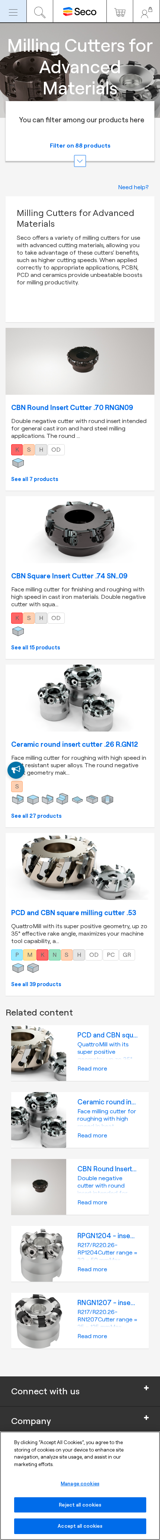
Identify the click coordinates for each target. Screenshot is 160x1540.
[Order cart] (120, 11)
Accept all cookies (80, 1526)
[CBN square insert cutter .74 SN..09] (80, 529)
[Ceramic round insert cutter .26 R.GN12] (80, 698)
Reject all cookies (80, 1505)
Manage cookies (80, 1483)
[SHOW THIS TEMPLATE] (16, 770)
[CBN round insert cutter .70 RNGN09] (80, 361)
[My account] (146, 11)
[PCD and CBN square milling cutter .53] (80, 866)
